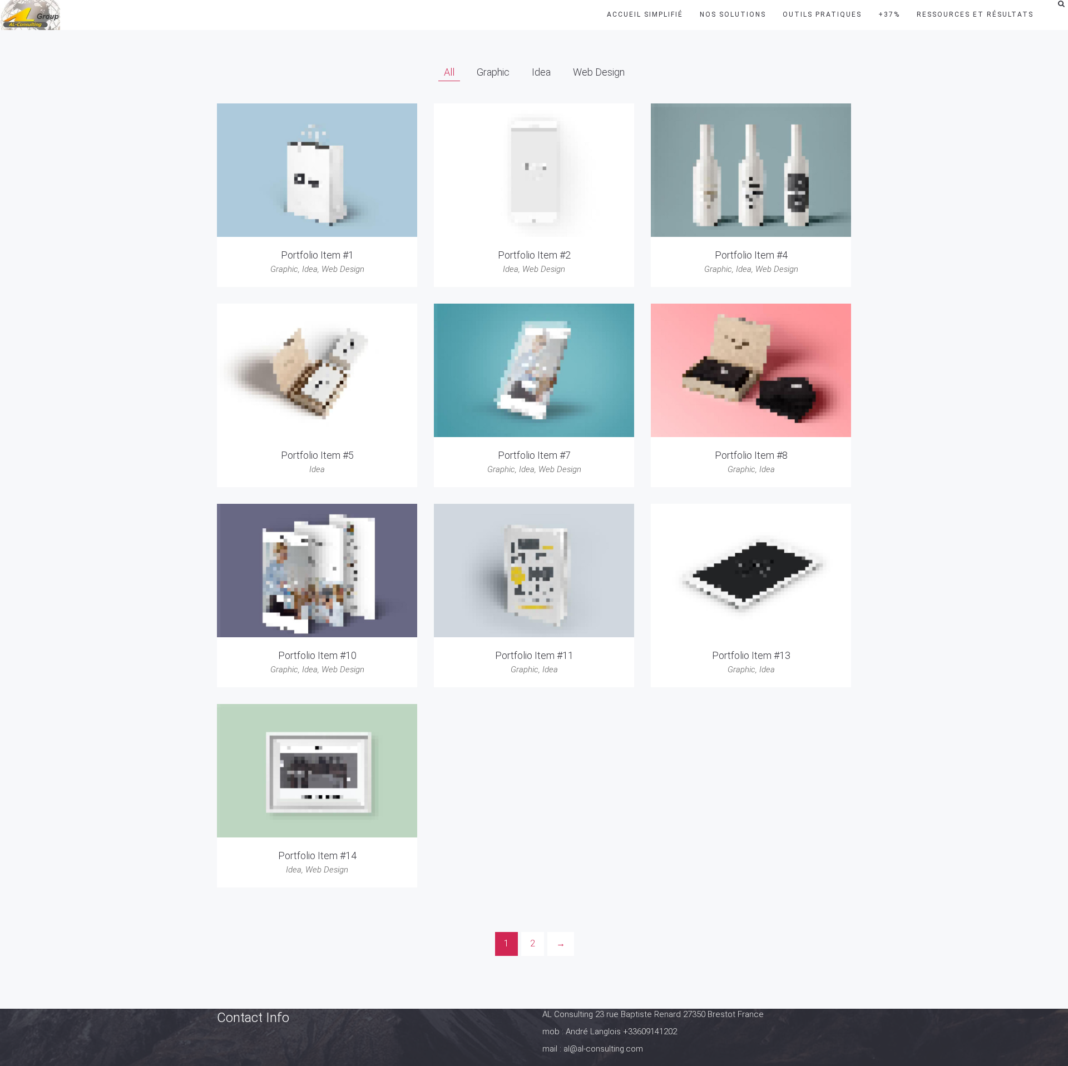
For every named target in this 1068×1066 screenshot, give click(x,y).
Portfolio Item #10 (317, 655)
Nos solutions (733, 14)
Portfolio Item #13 (751, 655)
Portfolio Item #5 (317, 455)
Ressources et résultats (975, 14)
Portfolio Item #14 (317, 855)
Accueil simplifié (645, 14)
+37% (889, 14)
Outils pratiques (822, 14)
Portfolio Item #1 (317, 255)
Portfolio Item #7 (534, 455)
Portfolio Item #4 (751, 255)
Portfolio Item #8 (751, 455)
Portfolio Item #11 (534, 655)
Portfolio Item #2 (534, 255)
